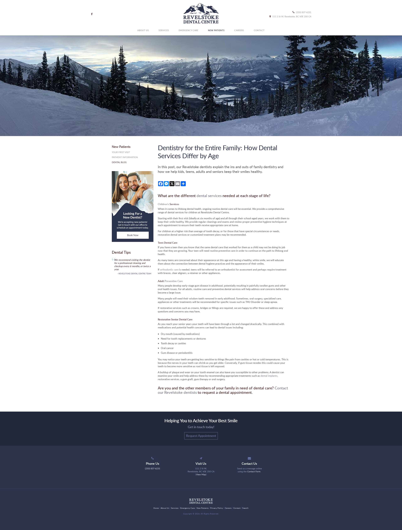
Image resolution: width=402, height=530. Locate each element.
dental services (209, 195)
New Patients (216, 30)
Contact (259, 30)
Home (156, 508)
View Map (201, 474)
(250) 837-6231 (303, 12)
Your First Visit (121, 152)
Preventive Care (174, 281)
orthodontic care (169, 269)
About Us (143, 30)
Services (164, 30)
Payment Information (125, 157)
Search (245, 508)
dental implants (269, 375)
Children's (163, 204)
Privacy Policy (216, 508)
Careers (239, 30)
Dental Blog (119, 162)
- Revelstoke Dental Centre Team (134, 273)
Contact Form (254, 471)
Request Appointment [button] (201, 435)
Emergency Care (188, 30)
